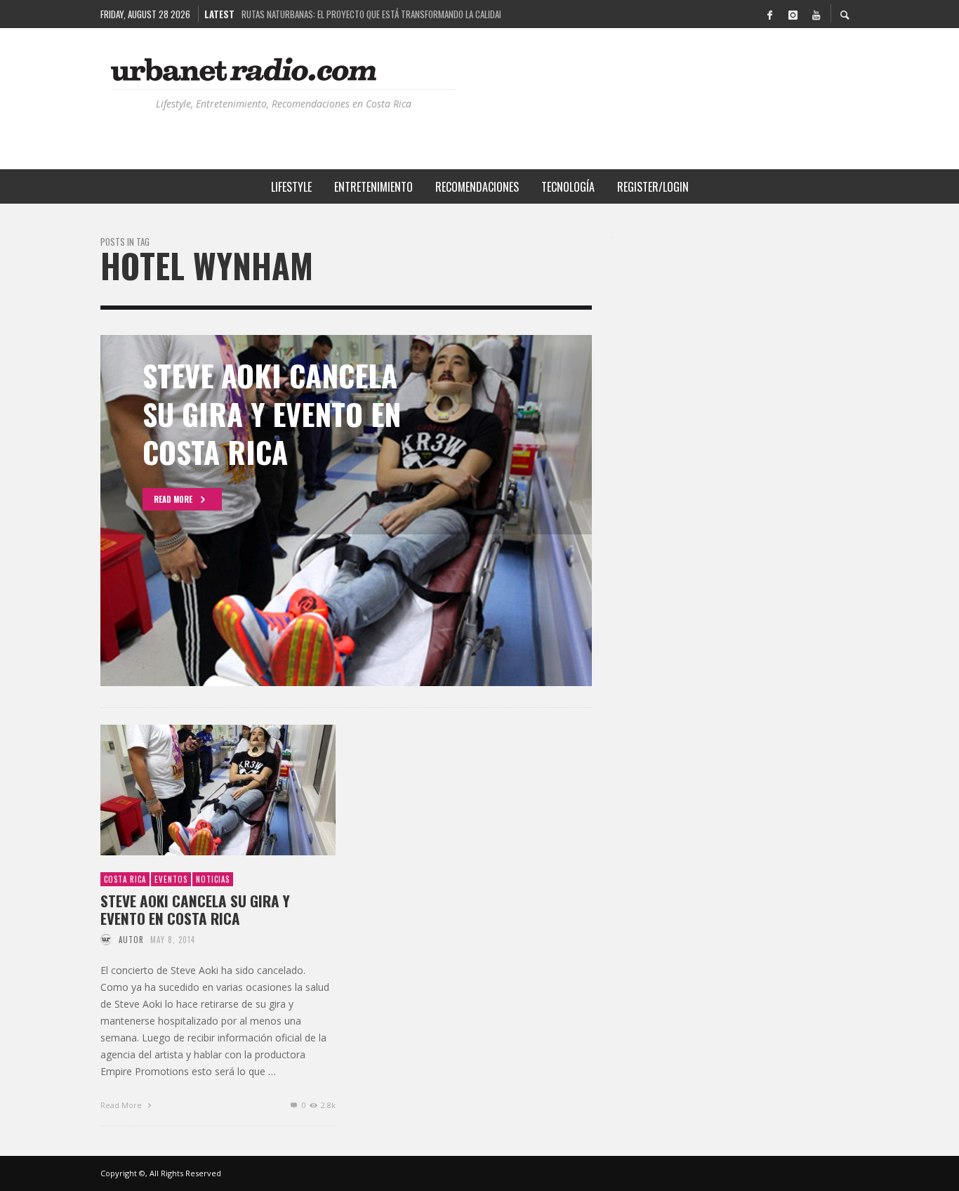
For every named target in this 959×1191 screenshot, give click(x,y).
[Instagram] (792, 14)
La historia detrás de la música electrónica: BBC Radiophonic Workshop (371, 14)
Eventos (170, 879)
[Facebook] (769, 14)
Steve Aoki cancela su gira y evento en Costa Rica (195, 909)
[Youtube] (815, 14)
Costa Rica (125, 879)
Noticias (213, 879)
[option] (346, 510)
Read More (122, 1105)
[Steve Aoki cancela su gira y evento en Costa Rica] (196, 790)
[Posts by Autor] (106, 939)
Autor (131, 939)
